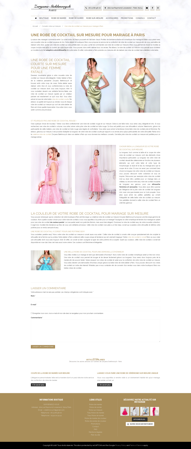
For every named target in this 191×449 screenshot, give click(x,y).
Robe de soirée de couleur (95, 421)
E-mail (34, 304)
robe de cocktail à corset (137, 237)
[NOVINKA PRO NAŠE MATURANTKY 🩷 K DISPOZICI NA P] (124, 411)
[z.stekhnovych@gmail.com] (147, 8)
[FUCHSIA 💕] (154, 411)
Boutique (44, 18)
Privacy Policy (120, 445)
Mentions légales (95, 432)
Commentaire (37, 318)
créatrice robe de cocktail (42, 134)
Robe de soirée (76, 18)
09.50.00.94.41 (56, 416)
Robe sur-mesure (94, 18)
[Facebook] (152, 8)
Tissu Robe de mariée (95, 413)
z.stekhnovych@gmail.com (54, 410)
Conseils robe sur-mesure (51, 26)
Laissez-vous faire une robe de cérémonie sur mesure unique (127, 373)
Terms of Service (136, 445)
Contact (151, 18)
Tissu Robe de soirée (95, 416)
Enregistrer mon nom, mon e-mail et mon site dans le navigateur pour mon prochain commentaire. (68, 313)
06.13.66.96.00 (56, 413)
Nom (33, 296)
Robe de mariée (58, 18)
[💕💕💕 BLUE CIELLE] (144, 411)
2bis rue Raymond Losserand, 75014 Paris (55, 407)
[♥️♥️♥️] (134, 411)
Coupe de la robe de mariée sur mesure (50, 373)
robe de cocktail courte (60, 99)
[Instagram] (158, 8)
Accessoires (112, 18)
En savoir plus (39, 385)
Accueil (35, 26)
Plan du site (95, 435)
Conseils (140, 18)
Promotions (127, 18)
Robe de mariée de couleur (95, 418)
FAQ (95, 429)
